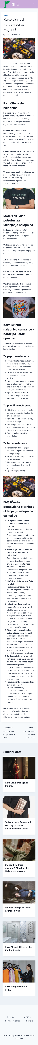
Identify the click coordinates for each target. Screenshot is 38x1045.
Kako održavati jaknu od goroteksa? (29, 732)
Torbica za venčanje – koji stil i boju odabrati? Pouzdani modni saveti (18, 825)
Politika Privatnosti (13, 1021)
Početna (10, 1017)
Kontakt (29, 1021)
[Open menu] (33, 4)
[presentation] (19, 768)
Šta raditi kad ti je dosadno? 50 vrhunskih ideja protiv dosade (17, 868)
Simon (7, 35)
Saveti (5, 15)
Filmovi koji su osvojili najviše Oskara (9, 732)
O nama (27, 1017)
